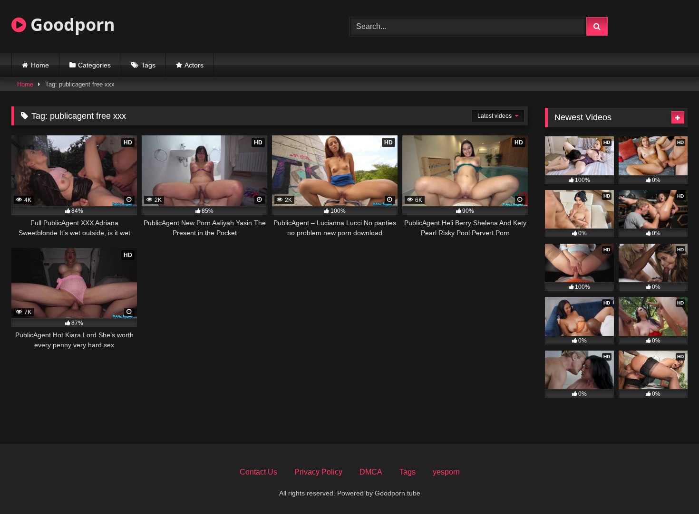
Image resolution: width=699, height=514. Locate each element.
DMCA (370, 472)
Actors (194, 65)
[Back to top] (669, 485)
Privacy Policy (318, 472)
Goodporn (70, 24)
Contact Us (258, 472)
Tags (148, 65)
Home (40, 65)
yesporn (446, 472)
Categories (94, 65)
